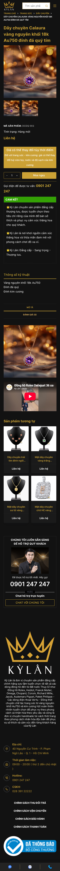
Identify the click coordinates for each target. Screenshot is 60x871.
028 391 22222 (22, 791)
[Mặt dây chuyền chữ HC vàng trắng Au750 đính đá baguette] (43, 488)
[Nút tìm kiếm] (46, 5)
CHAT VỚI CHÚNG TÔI (30, 602)
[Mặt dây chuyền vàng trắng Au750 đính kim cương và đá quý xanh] (43, 438)
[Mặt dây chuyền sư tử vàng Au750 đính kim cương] (16, 488)
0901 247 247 (30, 584)
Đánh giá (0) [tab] (30, 314)
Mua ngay (39, 175)
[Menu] (54, 5)
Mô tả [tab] (30, 307)
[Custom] (10, 867)
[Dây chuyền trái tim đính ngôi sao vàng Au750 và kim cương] (16, 438)
